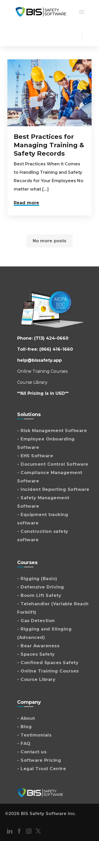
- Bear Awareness (38, 645)
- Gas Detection (36, 620)
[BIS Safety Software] (41, 11)
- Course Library (36, 679)
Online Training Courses (42, 371)
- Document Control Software (52, 464)
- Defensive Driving (40, 587)
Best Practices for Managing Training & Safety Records (49, 145)
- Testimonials (34, 735)
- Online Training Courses (48, 671)
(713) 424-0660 (51, 338)
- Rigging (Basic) (37, 578)
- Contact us (31, 751)
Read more (26, 202)
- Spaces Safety (36, 654)
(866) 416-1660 (56, 349)
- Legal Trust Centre (41, 768)
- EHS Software (35, 455)
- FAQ (24, 743)
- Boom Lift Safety (39, 595)
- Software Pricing (39, 760)
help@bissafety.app (39, 360)
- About (26, 718)
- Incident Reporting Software (53, 489)
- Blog (24, 726)
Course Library (32, 382)
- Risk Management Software (52, 430)
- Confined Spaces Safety (47, 662)
